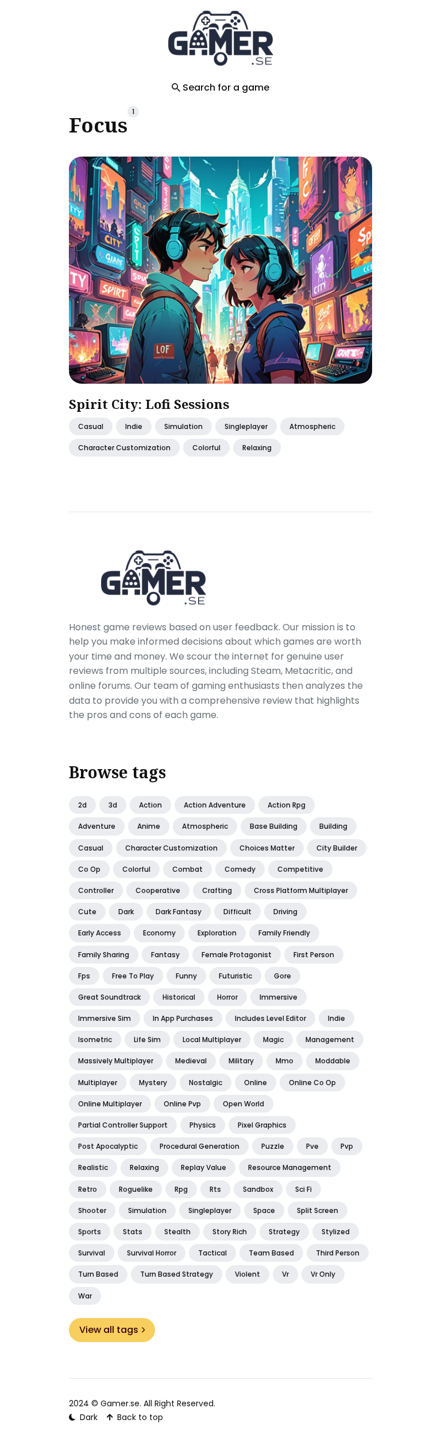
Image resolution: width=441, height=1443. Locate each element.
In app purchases (183, 1018)
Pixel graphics (262, 1125)
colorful (206, 447)
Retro (87, 1189)
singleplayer (246, 426)
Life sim (147, 1039)
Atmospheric (205, 826)
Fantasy (165, 955)
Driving (285, 911)
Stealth (177, 1232)
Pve (312, 1146)
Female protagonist (237, 955)
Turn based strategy (176, 1274)
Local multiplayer (212, 1039)
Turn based (98, 1274)
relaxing (257, 447)
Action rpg (286, 805)
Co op (89, 869)
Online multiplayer (110, 1104)
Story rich (229, 1232)
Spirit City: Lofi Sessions (149, 403)
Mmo (284, 1061)
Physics (202, 1125)
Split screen (317, 1210)
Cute (87, 911)
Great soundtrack (109, 997)
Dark (126, 911)
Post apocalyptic (108, 1146)
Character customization (171, 848)
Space (264, 1210)
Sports (89, 1232)
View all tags (108, 1329)
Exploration (217, 933)
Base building (273, 826)
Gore (282, 976)
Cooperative (158, 890)
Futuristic (235, 976)
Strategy (284, 1232)
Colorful (136, 869)
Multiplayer (97, 1082)
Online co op (312, 1082)
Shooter (92, 1210)
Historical (179, 997)
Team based (271, 1253)
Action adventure (215, 805)
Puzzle (272, 1146)
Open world (243, 1104)
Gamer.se (120, 1403)
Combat (187, 869)
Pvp (347, 1146)
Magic (273, 1039)
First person (313, 955)
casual (90, 426)
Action (150, 805)
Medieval (191, 1061)
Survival (91, 1253)
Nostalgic (205, 1082)
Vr (285, 1274)
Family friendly (284, 933)
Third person (337, 1253)
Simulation (183, 426)
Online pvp (182, 1104)
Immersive (278, 997)
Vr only (323, 1274)
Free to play (133, 976)
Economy (159, 933)
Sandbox (258, 1189)
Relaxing (144, 1167)
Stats (132, 1232)
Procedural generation (199, 1146)
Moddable (332, 1061)
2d (82, 805)
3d (113, 805)
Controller (96, 890)
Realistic (93, 1167)
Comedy (240, 869)
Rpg (181, 1189)
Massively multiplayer (115, 1061)
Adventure (96, 826)
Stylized (336, 1232)
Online (255, 1082)
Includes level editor (270, 1018)
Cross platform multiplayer (301, 890)
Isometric (95, 1039)
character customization (124, 447)
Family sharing (103, 955)
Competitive (300, 869)
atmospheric (312, 426)
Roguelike (136, 1189)
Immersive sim (104, 1018)
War (85, 1296)
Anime (148, 826)
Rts (215, 1189)
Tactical (212, 1253)
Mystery (153, 1082)
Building (333, 826)
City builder (336, 848)
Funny (186, 976)
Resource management (289, 1167)
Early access (99, 933)
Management (329, 1039)
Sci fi (303, 1189)
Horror (227, 997)
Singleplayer (209, 1210)
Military (241, 1061)
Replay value (203, 1167)
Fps (84, 976)
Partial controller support (123, 1125)
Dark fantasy (179, 911)
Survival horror (151, 1253)
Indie (133, 426)
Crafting (217, 890)
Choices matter (267, 848)
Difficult (237, 911)
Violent (247, 1274)
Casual (90, 848)
